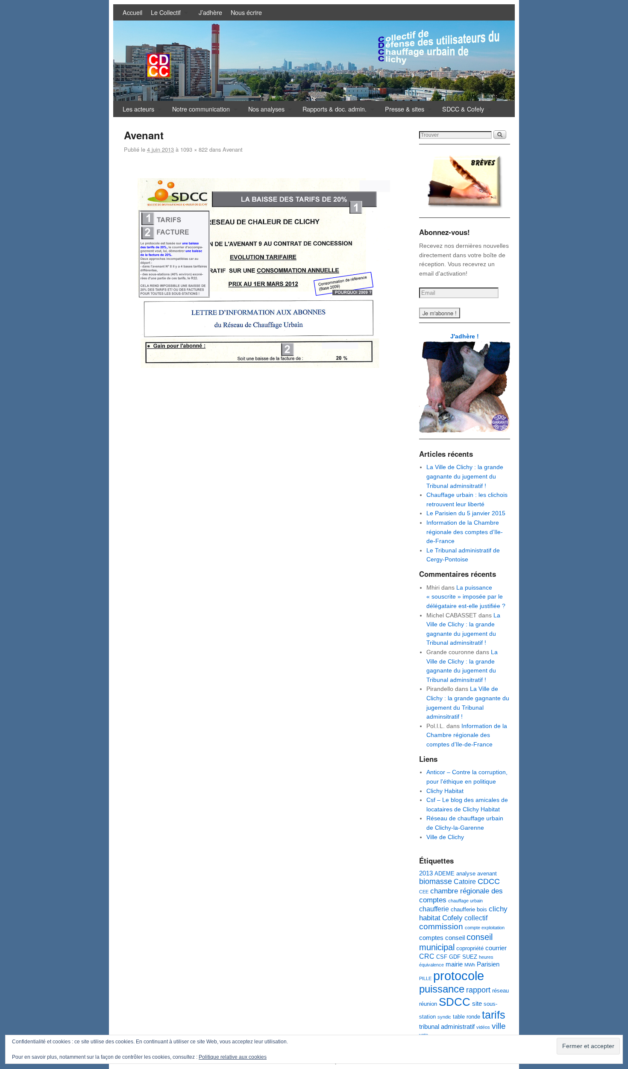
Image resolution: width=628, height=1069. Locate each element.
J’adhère (210, 12)
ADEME (444, 873)
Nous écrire (246, 12)
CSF (441, 957)
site (477, 1003)
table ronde (466, 1016)
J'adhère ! (464, 336)
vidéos (483, 1027)
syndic (444, 1016)
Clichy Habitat (445, 790)
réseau (500, 990)
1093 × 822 (194, 149)
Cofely (452, 917)
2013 (426, 873)
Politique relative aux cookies (233, 1057)
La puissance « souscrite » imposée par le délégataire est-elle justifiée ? (465, 596)
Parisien (488, 964)
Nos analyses (264, 110)
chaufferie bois (469, 909)
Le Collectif (164, 14)
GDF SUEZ (463, 957)
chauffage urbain (465, 900)
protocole (458, 976)
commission (441, 926)
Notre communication (199, 110)
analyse (465, 873)
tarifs (493, 1015)
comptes (431, 937)
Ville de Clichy (445, 837)
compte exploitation (485, 927)
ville (499, 1026)
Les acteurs (136, 110)
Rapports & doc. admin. (332, 110)
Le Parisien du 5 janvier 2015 (465, 513)
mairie (454, 964)
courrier (496, 948)
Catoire (465, 881)
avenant (487, 873)
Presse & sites (402, 110)
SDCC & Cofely (461, 110)
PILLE (425, 978)
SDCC (454, 1002)
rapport (478, 990)
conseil (455, 937)
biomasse (435, 881)
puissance (441, 989)
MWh (469, 964)
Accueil (132, 12)
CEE (423, 891)
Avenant (233, 149)
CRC (426, 956)
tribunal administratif (447, 1026)
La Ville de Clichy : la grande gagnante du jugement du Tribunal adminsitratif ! (464, 476)
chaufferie (434, 909)
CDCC (489, 881)
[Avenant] (263, 273)
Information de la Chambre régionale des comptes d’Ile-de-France (464, 531)
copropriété (470, 948)
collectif (475, 918)
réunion (428, 1004)
